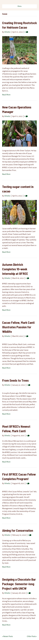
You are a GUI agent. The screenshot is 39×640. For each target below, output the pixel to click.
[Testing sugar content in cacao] (19, 212)
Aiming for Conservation (17, 530)
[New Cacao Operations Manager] (19, 133)
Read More (6, 95)
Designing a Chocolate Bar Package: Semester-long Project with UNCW (19, 583)
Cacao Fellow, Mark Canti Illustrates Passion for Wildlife (18, 327)
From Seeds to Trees (15, 380)
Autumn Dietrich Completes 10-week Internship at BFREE (15, 269)
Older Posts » (32, 636)
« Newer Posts (7, 636)
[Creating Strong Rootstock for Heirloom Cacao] (19, 50)
